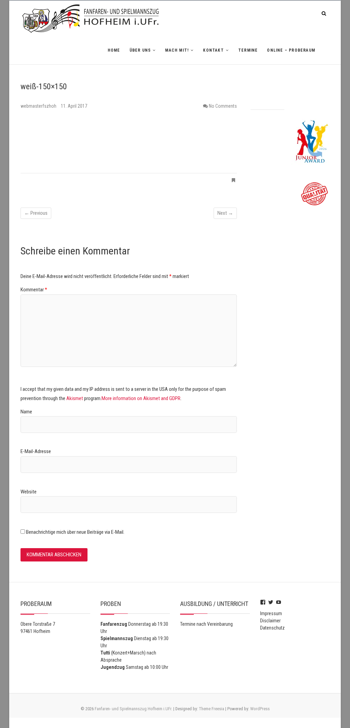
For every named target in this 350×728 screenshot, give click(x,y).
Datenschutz (272, 628)
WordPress (260, 708)
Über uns (140, 50)
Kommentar (34, 290)
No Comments (223, 106)
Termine (248, 50)
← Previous (36, 213)
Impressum (271, 613)
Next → (225, 213)
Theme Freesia (211, 708)
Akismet (74, 398)
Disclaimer (270, 620)
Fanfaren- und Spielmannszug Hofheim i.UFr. (133, 708)
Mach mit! (177, 50)
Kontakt (213, 50)
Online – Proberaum (291, 50)
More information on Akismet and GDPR (141, 398)
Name (26, 412)
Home (114, 50)
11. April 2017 (74, 106)
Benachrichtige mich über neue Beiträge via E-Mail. (75, 532)
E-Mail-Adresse (36, 451)
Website (29, 492)
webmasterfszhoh (39, 106)
